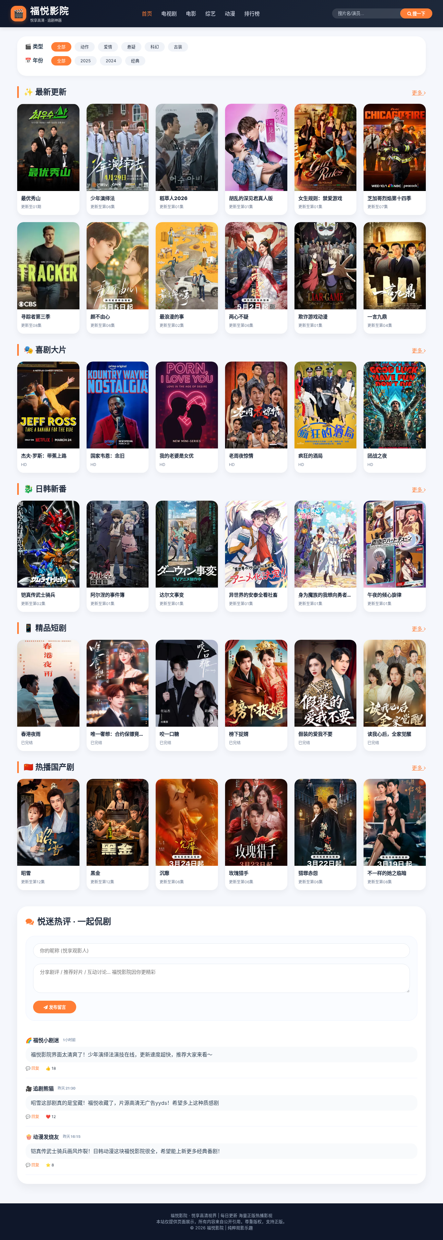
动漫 (230, 13)
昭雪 (26, 873)
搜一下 (418, 13)
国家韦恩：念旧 (107, 456)
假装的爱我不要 (315, 734)
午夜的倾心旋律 (384, 595)
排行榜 (252, 13)
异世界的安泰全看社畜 (253, 595)
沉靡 (164, 873)
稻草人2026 (173, 198)
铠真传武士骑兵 (38, 595)
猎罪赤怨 (308, 873)
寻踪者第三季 (35, 317)
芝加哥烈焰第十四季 (389, 198)
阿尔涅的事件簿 (107, 595)
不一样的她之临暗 (386, 873)
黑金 (95, 873)
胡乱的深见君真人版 (251, 198)
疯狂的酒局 (310, 456)
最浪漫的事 (172, 317)
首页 (147, 13)
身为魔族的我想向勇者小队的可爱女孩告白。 (347, 595)
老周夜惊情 (241, 456)
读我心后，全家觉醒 (389, 734)
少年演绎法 (102, 198)
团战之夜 (377, 456)
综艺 (210, 13)
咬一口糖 (169, 734)
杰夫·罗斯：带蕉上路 (43, 456)
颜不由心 (100, 317)
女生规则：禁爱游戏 (320, 198)
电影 (191, 13)
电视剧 (169, 13)
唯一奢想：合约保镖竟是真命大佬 (126, 734)
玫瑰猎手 (238, 873)
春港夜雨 (31, 734)
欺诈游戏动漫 (313, 317)
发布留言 (57, 1007)
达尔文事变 (172, 595)
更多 (418, 92)
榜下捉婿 (238, 734)
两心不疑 (238, 317)
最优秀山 (31, 198)
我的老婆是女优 (177, 456)
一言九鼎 (377, 317)
